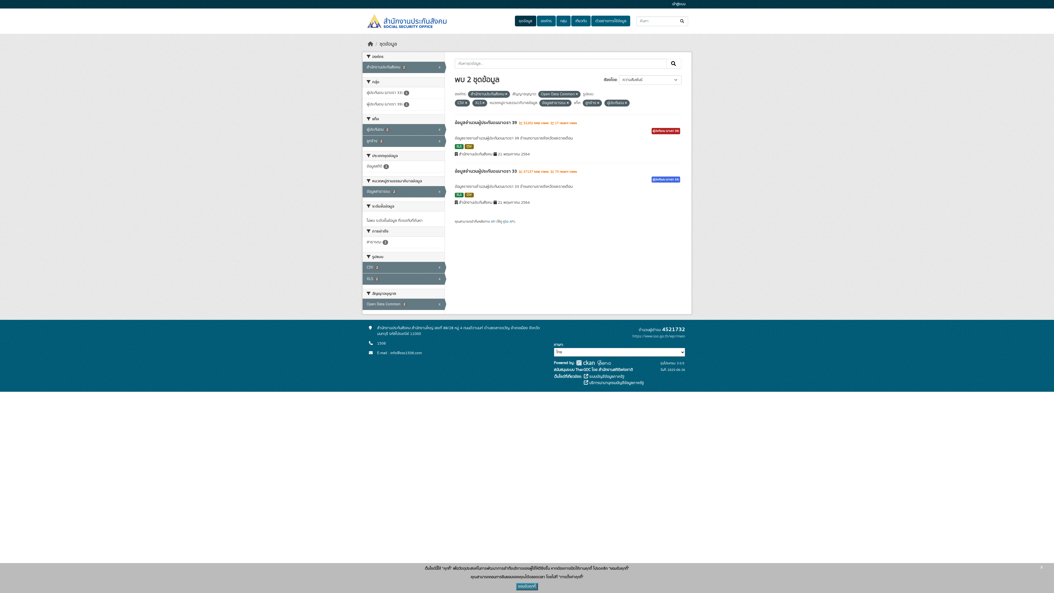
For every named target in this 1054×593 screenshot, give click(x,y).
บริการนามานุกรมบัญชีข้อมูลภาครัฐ (616, 383)
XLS (459, 146)
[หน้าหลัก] (370, 44)
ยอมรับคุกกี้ (527, 586)
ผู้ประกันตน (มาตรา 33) (666, 179)
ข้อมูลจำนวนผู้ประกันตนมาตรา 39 (486, 122)
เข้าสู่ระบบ (679, 4)
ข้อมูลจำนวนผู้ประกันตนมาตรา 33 (486, 171)
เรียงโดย (610, 80)
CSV (469, 146)
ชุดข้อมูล (525, 21)
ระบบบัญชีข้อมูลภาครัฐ (606, 376)
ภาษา (558, 345)
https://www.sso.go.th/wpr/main (658, 336)
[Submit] (682, 21)
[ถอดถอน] (506, 94)
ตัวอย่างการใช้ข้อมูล (610, 21)
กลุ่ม (563, 21)
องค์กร (546, 21)
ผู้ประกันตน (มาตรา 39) (666, 131)
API (493, 221)
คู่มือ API (508, 221)
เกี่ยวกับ (581, 21)
